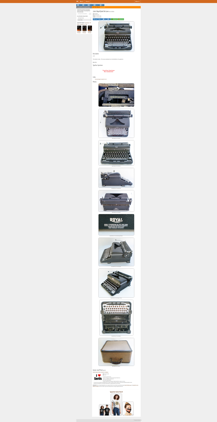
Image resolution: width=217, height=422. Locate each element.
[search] (84, 18)
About (82, 1)
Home (93, 7)
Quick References (82, 24)
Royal (95, 7)
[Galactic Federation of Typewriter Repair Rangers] (116, 405)
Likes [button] (109, 19)
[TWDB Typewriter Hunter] (104, 410)
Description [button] (95, 19)
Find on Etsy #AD (121, 19)
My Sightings (106, 372)
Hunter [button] (100, 19)
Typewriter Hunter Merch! (116, 392)
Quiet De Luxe (98, 7)
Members (137, 1)
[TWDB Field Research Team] (128, 409)
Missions (88, 1)
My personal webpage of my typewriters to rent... (101, 79)
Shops (86, 24)
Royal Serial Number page (128, 385)
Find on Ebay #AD (115, 19)
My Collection (102, 372)
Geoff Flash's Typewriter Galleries (97, 372)
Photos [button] (104, 19)
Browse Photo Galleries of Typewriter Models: (82, 16)
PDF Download (79, 32)
